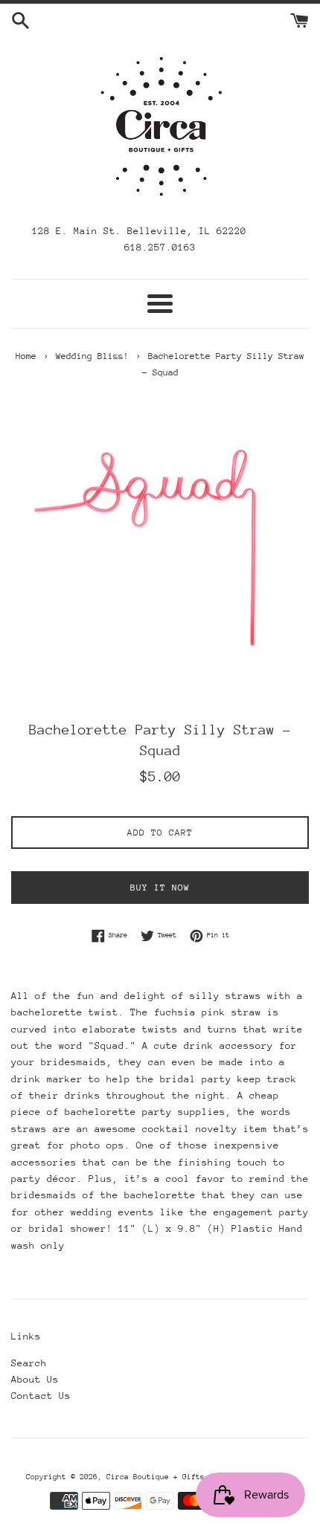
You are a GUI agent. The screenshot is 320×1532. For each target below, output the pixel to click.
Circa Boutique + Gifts (155, 1477)
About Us (35, 1379)
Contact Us (41, 1395)
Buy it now (160, 887)
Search (29, 1362)
